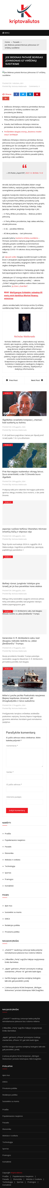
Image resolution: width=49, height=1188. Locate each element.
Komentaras (12, 745)
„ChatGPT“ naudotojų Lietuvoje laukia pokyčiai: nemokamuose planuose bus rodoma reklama (23, 951)
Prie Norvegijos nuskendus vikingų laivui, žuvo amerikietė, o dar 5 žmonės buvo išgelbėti (22, 474)
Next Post (35, 380)
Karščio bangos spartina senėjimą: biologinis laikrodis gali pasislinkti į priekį (23, 979)
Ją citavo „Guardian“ (20, 286)
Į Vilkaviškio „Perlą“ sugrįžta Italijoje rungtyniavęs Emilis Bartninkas (24, 960)
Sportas (8, 872)
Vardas (10, 772)
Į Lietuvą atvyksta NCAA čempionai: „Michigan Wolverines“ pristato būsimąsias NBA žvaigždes (24, 988)
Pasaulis (8, 393)
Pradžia (8, 833)
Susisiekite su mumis (13, 912)
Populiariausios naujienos (15, 840)
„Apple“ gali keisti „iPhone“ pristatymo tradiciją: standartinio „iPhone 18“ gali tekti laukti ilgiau (24, 970)
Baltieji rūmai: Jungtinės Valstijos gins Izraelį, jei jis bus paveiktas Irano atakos (22, 584)
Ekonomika (9, 853)
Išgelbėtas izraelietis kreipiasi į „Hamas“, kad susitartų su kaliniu (22, 421)
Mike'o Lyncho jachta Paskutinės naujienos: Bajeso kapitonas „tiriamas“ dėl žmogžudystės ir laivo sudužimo (23, 698)
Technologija (10, 866)
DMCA (7, 919)
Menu (7, 33)
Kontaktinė (9, 886)
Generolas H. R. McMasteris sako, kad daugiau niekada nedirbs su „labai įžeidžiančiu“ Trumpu (20, 641)
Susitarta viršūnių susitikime (27, 238)
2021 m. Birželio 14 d (34, 173)
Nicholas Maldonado (19, 86)
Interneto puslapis (13, 797)
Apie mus (8, 905)
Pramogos (9, 879)
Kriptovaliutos (16, 1172)
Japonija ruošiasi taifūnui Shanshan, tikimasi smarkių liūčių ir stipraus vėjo (24, 530)
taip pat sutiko (10, 257)
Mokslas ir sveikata (12, 859)
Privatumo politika (12, 932)
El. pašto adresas (14, 784)
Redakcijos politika (12, 925)
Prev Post (13, 380)
